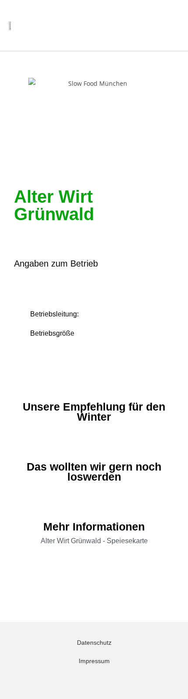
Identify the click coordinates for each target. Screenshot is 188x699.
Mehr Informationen (94, 526)
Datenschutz (94, 642)
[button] (151, 25)
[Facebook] (99, 680)
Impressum (94, 660)
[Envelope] (89, 680)
